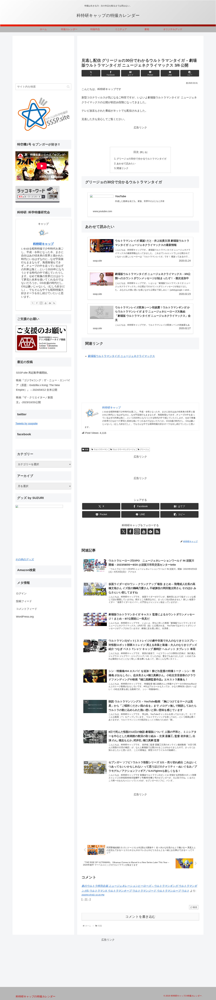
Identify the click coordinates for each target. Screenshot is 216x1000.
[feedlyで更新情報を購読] (150, 531)
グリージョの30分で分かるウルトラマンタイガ (141, 158)
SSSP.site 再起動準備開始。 (33, 372)
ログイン (21, 593)
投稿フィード (24, 601)
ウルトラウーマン (101, 449)
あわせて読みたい (126, 163)
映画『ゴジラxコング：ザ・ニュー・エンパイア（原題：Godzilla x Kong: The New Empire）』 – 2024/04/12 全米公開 (43, 385)
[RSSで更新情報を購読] (157, 531)
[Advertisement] (140, 47)
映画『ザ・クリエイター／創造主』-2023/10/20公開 (34, 400)
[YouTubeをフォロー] (144, 531)
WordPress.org (25, 616)
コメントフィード (26, 608)
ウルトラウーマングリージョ (123, 449)
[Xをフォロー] (123, 531)
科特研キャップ (43, 243)
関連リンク (122, 168)
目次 (136, 152)
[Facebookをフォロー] (130, 531)
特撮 (86, 449)
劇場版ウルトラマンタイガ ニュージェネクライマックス (121, 356)
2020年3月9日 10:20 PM (93, 895)
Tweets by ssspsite (26, 423)
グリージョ (144, 449)
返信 (195, 907)
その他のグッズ (24, 559)
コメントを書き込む (140, 916)
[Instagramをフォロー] (137, 531)
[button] (189, 73)
